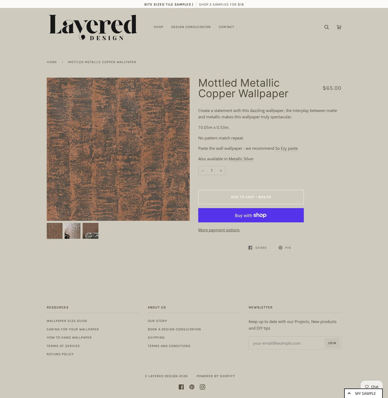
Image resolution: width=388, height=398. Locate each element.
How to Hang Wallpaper (69, 337)
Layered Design (163, 376)
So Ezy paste (286, 148)
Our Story (157, 321)
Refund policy (60, 354)
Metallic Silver (241, 158)
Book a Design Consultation (174, 329)
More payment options (219, 229)
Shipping (156, 337)
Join (332, 343)
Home (52, 62)
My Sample (365, 393)
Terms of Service (63, 346)
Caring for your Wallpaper (73, 329)
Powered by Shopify (216, 376)
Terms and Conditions (169, 346)
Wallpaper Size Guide (67, 321)
